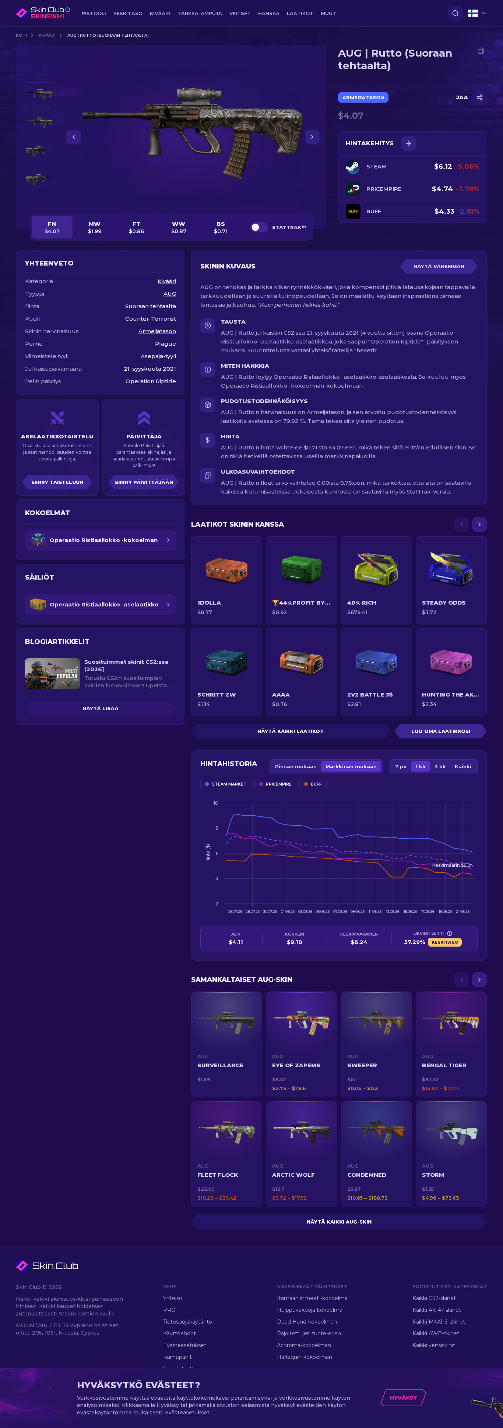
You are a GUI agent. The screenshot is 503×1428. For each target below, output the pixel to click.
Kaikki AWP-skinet (435, 1333)
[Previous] (461, 524)
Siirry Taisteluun (57, 482)
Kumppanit (177, 1357)
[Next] (479, 524)
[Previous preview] (39, 73)
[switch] (259, 227)
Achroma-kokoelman (304, 1345)
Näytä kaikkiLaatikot (290, 731)
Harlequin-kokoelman (304, 1357)
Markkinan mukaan (351, 766)
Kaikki (463, 766)
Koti (21, 35)
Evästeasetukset (184, 1345)
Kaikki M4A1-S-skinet (438, 1321)
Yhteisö (172, 1298)
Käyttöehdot (179, 1333)
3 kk (440, 766)
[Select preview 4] (39, 179)
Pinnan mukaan (296, 766)
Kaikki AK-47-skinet (436, 1310)
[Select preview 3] (39, 151)
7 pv (401, 766)
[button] (226, 1044)
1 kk (420, 766)
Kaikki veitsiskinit (433, 1345)
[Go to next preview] (39, 200)
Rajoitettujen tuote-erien (309, 1333)
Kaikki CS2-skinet (434, 1298)
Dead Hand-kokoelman (307, 1321)
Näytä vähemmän (439, 266)
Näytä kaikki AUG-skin (339, 1222)
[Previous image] (73, 137)
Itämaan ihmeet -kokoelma (312, 1298)
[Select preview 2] (39, 123)
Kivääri (47, 35)
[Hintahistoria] (408, 143)
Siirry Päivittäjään (144, 482)
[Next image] (312, 137)
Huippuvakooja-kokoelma (309, 1310)
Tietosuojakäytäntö (187, 1321)
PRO (169, 1310)
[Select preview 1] (39, 94)
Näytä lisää (100, 708)
